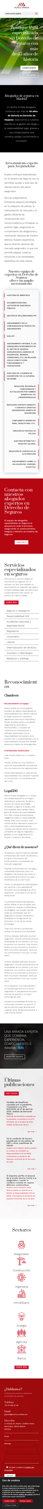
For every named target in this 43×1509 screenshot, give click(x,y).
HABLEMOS (21, 542)
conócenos (29, 68)
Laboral (11, 642)
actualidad (29, 75)
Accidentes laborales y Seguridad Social (19, 623)
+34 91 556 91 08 (11, 1405)
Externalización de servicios (21, 647)
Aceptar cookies (9, 1501)
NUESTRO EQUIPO (14, 1057)
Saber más (11, 602)
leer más (31, 1132)
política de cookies (26, 1494)
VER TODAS (11, 1093)
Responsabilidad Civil (18, 616)
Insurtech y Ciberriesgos (20, 653)
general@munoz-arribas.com (16, 1414)
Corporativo (13, 636)
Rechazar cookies (25, 1501)
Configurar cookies (10, 1505)
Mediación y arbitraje (18, 658)
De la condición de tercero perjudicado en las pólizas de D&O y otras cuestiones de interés (20, 1142)
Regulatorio (13, 631)
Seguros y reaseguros (18, 610)
